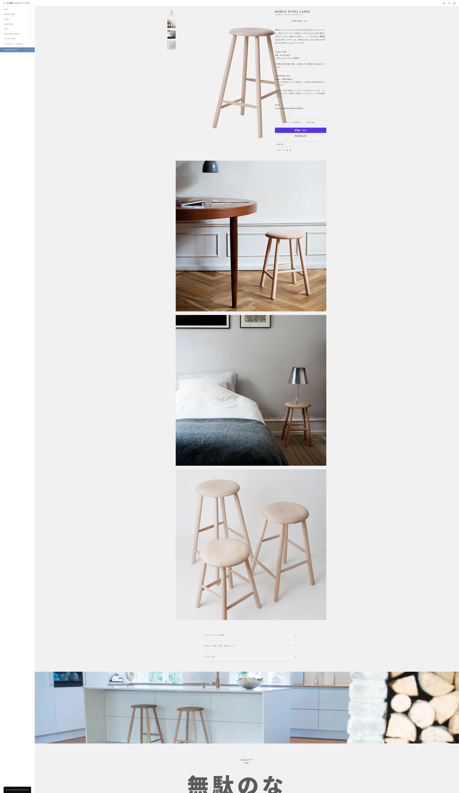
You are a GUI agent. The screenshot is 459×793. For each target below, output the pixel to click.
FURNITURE (9, 14)
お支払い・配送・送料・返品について (219, 646)
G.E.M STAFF (10, 39)
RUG (6, 9)
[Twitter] (287, 150)
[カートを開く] (454, 3)
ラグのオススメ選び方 (13, 44)
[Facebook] (284, 150)
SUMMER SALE (11, 50)
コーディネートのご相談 (214, 635)
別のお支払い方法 (300, 135)
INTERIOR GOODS (12, 34)
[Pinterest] (290, 150)
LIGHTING (8, 24)
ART (6, 29)
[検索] (449, 3)
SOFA (6, 19)
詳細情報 (280, 144)
